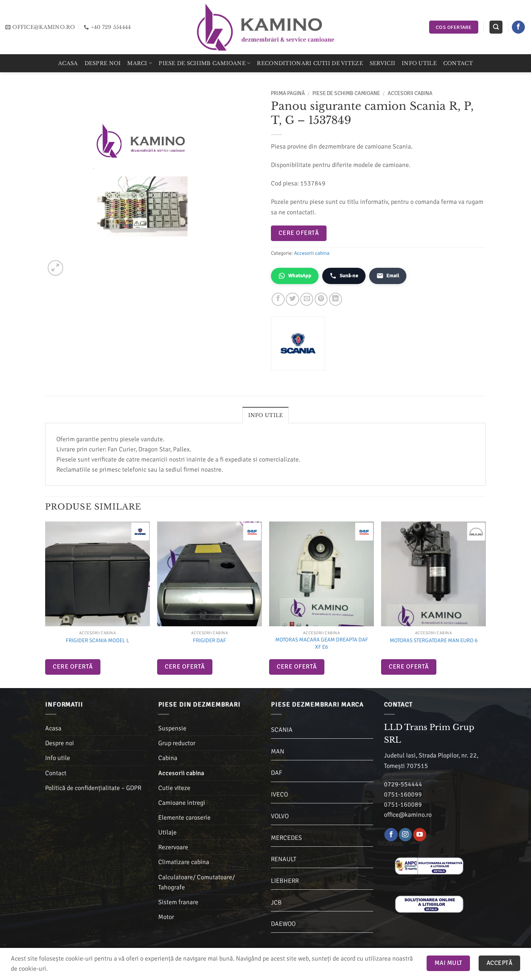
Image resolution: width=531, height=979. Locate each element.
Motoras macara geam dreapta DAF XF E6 (321, 643)
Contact (458, 63)
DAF (276, 773)
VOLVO (280, 816)
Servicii (382, 63)
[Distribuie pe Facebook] (278, 299)
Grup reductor (176, 743)
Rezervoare (173, 847)
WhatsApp (299, 275)
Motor (166, 917)
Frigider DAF (209, 640)
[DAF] (252, 531)
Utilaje (167, 832)
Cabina (167, 758)
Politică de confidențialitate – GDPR (93, 788)
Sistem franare (178, 902)
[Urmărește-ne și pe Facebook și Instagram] (405, 834)
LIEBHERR (285, 881)
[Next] (485, 604)
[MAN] (476, 531)
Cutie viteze (174, 788)
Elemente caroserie (184, 817)
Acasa (68, 63)
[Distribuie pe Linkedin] (335, 299)
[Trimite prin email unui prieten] (306, 299)
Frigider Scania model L (97, 640)
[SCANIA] (140, 531)
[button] (495, 27)
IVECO (279, 794)
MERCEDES (286, 838)
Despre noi (103, 63)
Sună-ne (349, 275)
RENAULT (283, 859)
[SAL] (429, 865)
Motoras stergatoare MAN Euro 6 (434, 640)
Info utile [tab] (265, 415)
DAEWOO (283, 924)
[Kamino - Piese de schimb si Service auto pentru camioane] (265, 27)
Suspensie (172, 728)
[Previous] (45, 604)
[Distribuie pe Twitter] (292, 299)
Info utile (419, 63)
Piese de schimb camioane (202, 63)
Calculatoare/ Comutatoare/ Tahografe (196, 882)
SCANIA (282, 730)
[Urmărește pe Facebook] (518, 27)
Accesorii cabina (410, 93)
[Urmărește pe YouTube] (419, 834)
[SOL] (429, 903)
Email (393, 275)
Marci (137, 63)
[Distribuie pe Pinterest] (321, 299)
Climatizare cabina (183, 862)
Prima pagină (288, 93)
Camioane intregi (181, 803)
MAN (277, 751)
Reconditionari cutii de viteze (310, 63)
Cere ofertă (299, 233)
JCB (276, 902)
